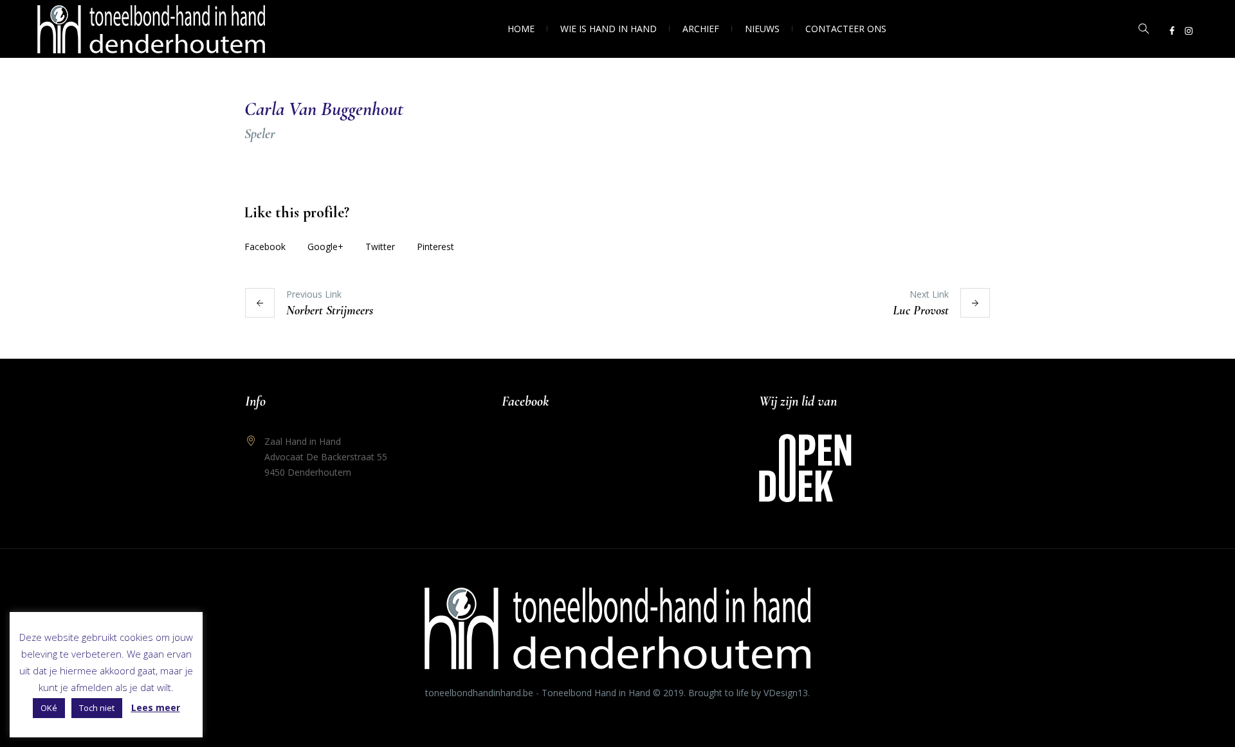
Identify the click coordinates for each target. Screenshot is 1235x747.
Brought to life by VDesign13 (748, 693)
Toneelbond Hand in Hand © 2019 (613, 693)
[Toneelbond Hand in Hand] (617, 628)
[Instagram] (1188, 30)
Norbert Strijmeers (329, 310)
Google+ (325, 246)
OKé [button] (49, 708)
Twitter (380, 246)
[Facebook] (1172, 30)
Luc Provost (921, 310)
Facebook (265, 246)
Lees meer (155, 707)
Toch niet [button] (96, 708)
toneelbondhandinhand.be (479, 693)
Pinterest (435, 246)
